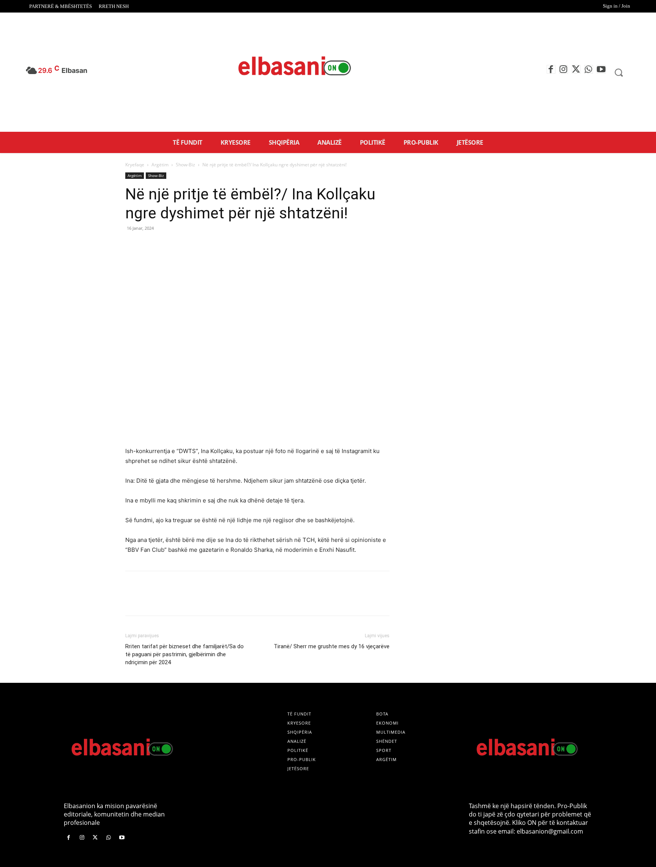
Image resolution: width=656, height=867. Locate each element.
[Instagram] (563, 69)
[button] (618, 72)
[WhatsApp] (588, 69)
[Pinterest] (167, 245)
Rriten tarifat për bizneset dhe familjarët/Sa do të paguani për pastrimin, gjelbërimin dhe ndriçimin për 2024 (184, 654)
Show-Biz (185, 164)
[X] (576, 69)
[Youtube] (601, 69)
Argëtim (160, 164)
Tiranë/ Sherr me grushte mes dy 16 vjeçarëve (332, 646)
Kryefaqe (134, 164)
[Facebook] (551, 69)
